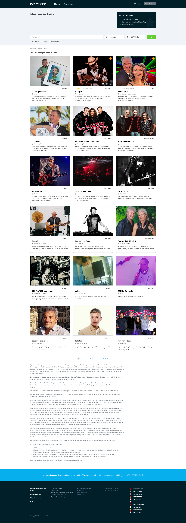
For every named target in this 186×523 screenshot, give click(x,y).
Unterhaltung (68, 4)
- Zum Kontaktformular (110, 490)
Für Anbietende (150, 4)
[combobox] (137, 37)
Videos (45, 41)
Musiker (57, 4)
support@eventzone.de (110, 488)
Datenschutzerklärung (58, 497)
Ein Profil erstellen (132, 475)
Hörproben (35, 41)
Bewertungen (55, 41)
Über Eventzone (35, 498)
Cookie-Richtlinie (56, 488)
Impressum (54, 490)
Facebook (142, 516)
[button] (66, 37)
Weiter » (105, 358)
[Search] (135, 4)
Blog (31, 501)
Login (140, 4)
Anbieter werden (35, 494)
